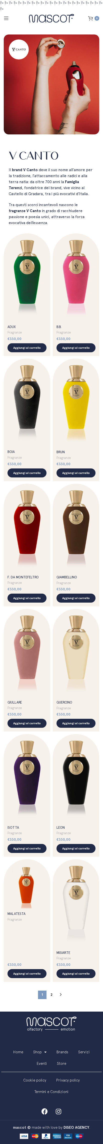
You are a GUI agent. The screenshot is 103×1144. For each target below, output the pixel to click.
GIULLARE (15, 702)
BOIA (11, 452)
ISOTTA (13, 827)
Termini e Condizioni (51, 1092)
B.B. (59, 327)
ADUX (12, 327)
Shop (37, 1052)
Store (61, 1063)
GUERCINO (64, 702)
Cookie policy (34, 1080)
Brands (62, 1052)
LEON (60, 827)
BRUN (60, 452)
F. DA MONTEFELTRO (23, 577)
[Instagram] (58, 1111)
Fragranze (15, 332)
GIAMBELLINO (66, 577)
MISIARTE (63, 953)
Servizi (84, 1052)
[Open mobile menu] (6, 18)
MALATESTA (17, 914)
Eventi (42, 1063)
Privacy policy (68, 1080)
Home (18, 1052)
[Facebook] (44, 1111)
